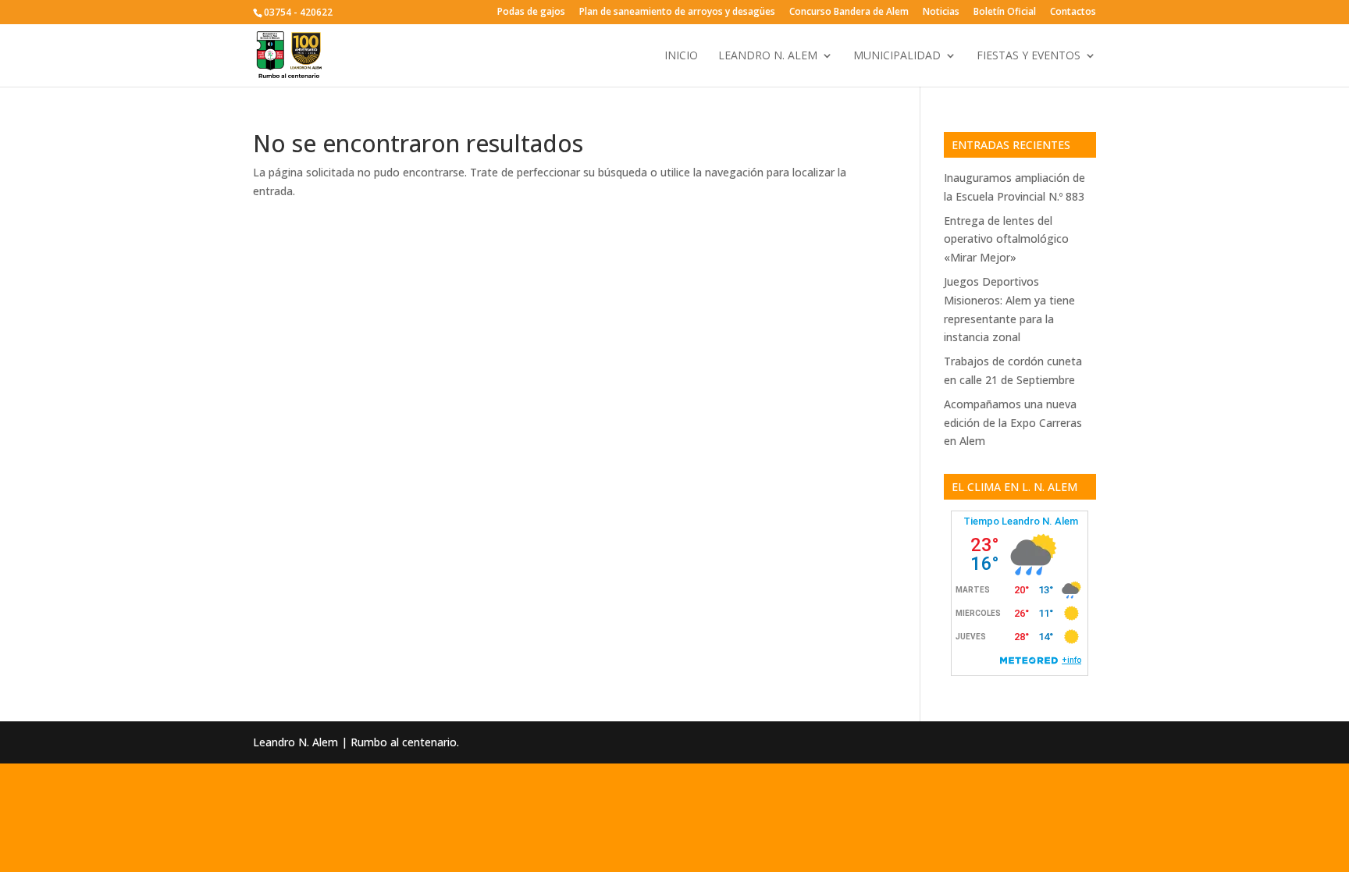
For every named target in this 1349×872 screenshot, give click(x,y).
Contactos (1073, 12)
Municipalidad (897, 56)
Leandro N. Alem (767, 56)
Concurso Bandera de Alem (849, 12)
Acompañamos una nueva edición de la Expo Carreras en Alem (1013, 423)
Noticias (941, 12)
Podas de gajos (531, 12)
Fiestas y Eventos (1028, 56)
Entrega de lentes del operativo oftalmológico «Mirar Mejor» (1006, 239)
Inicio (681, 56)
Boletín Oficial (1004, 12)
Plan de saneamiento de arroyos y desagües (677, 12)
